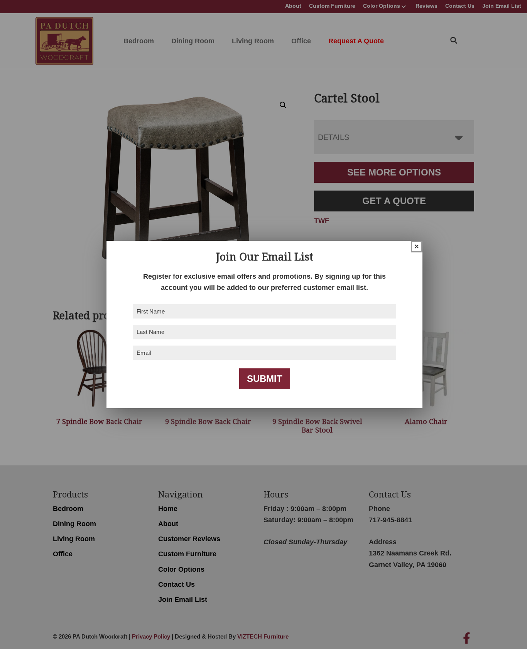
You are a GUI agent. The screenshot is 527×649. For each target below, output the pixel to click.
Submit (264, 378)
